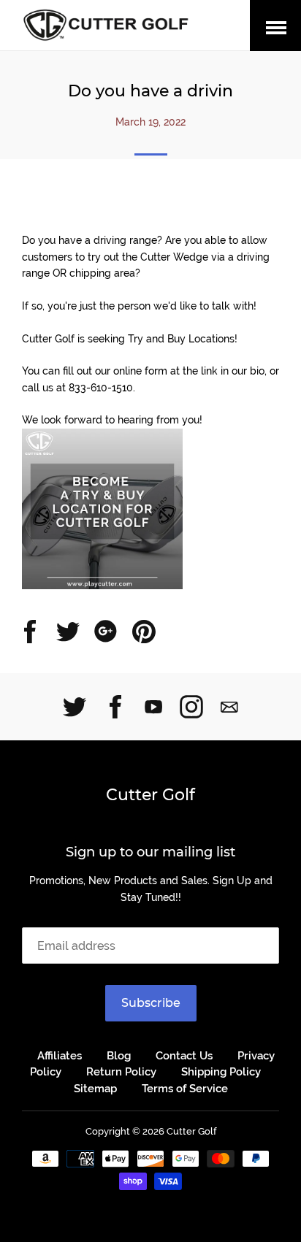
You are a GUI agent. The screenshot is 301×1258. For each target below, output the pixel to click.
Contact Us (184, 1055)
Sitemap (95, 1088)
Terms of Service (185, 1088)
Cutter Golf (150, 795)
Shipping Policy (221, 1071)
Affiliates (59, 1055)
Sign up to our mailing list (150, 852)
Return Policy (121, 1071)
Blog (119, 1055)
